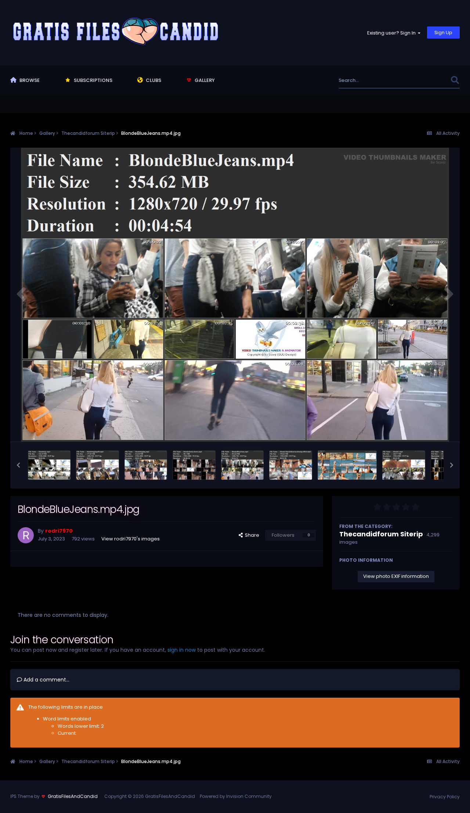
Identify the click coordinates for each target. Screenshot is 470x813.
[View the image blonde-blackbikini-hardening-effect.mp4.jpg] (290, 465)
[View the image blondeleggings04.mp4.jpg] (97, 465)
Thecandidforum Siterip (381, 534)
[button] (18, 465)
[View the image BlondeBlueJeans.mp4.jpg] (242, 465)
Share (251, 535)
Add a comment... (45, 679)
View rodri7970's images (130, 538)
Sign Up (443, 32)
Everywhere (427, 80)
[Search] (455, 80)
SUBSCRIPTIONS (92, 80)
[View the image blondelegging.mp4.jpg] (145, 465)
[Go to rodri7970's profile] (26, 535)
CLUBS (153, 80)
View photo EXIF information (396, 576)
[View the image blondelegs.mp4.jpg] (49, 465)
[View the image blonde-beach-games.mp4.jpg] (347, 465)
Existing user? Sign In (392, 32)
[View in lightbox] (235, 295)
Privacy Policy (445, 797)
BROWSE (29, 80)
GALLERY (204, 80)
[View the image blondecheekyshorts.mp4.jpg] (194, 465)
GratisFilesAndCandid (73, 796)
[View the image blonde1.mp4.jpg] (403, 465)
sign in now (181, 650)
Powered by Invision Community (236, 796)
